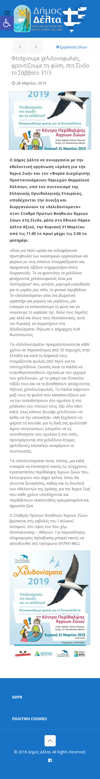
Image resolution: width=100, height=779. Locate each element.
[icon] (50, 760)
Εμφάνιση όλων (73, 47)
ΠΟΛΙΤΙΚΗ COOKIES (29, 718)
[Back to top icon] (50, 740)
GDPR (17, 697)
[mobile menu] (7, 12)
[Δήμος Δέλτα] (50, 19)
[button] (7, 23)
